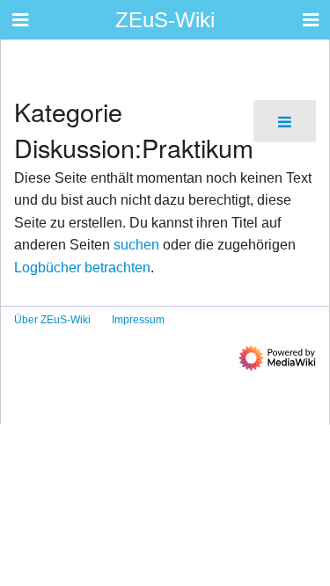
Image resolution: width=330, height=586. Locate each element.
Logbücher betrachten (82, 267)
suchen (136, 244)
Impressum (138, 320)
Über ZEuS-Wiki (52, 320)
